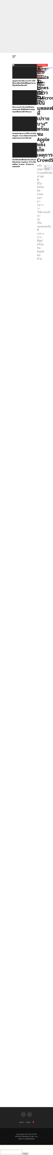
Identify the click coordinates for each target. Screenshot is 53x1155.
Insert (25, 1154)
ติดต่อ (28, 1122)
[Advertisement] (26, 26)
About (22, 1122)
